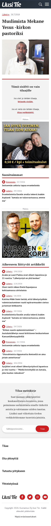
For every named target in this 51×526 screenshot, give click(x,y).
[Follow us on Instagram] (37, 496)
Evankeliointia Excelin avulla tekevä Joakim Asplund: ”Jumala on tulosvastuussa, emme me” (23, 197)
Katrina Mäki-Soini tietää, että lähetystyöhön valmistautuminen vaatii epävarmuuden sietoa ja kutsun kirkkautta (25, 302)
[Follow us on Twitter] (30, 496)
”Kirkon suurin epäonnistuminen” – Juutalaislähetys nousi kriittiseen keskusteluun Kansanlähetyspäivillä (25, 333)
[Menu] (47, 4)
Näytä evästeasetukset (25, 516)
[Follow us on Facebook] (22, 496)
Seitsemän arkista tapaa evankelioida (21, 185)
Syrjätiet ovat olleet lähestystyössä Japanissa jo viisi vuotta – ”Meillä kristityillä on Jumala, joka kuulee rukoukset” (25, 369)
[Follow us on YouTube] (45, 496)
